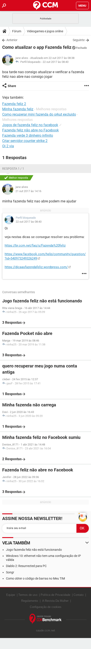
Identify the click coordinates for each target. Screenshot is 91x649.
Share (12, 86)
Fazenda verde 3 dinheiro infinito (27, 135)
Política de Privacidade (55, 594)
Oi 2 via (8, 146)
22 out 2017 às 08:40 (55, 62)
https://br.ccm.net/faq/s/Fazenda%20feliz (35, 245)
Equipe (10, 594)
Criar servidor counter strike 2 (24, 141)
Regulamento (29, 600)
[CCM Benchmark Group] (45, 619)
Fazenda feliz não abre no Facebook (30, 130)
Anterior (11, 40)
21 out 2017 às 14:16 (28, 191)
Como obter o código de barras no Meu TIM (35, 578)
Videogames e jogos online (45, 31)
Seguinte (79, 40)
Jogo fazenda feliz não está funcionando (34, 549)
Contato (78, 594)
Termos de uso (27, 594)
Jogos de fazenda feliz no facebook (30, 125)
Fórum (16, 31)
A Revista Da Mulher (55, 600)
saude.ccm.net (45, 630)
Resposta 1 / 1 (13, 168)
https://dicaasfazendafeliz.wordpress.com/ (36, 267)
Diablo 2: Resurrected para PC (26, 566)
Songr (10, 572)
